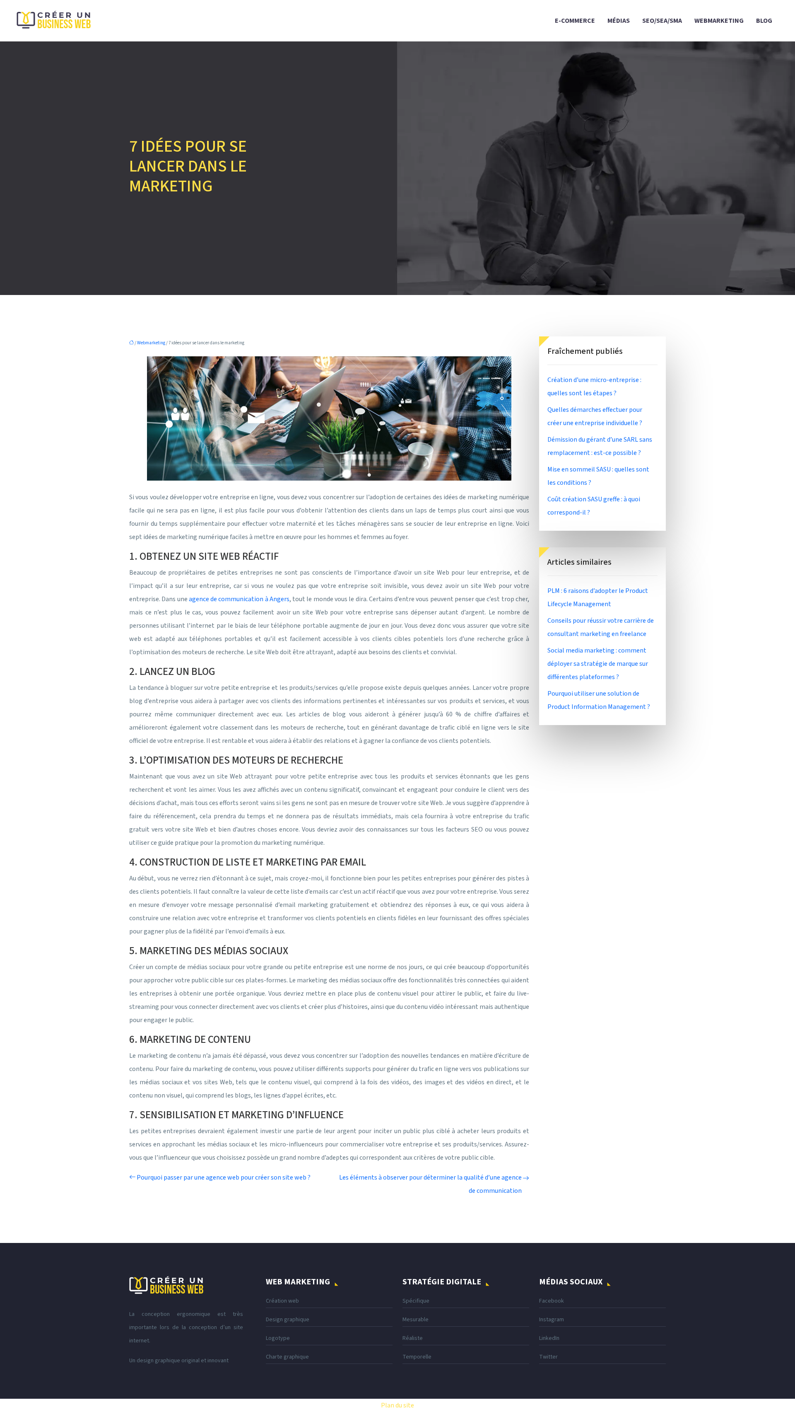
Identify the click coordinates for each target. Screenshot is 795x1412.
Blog (764, 20)
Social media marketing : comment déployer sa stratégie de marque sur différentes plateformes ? (597, 664)
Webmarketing (719, 20)
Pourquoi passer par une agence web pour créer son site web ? (224, 1177)
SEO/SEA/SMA (662, 20)
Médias (618, 20)
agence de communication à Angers (239, 599)
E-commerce (575, 20)
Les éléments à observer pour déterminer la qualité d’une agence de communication (430, 1184)
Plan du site (397, 1405)
